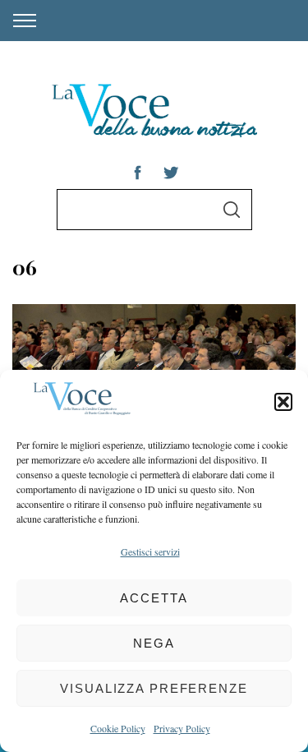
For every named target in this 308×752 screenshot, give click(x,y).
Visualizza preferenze (153, 688)
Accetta (153, 598)
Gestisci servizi (150, 551)
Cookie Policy (117, 728)
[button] (283, 402)
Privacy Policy (182, 728)
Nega (154, 643)
